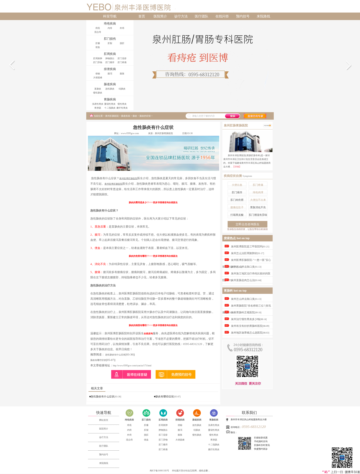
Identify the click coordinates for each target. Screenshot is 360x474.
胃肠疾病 (213, 419)
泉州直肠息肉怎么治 (243, 280)
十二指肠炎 (110, 108)
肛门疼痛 (122, 62)
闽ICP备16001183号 (159, 470)
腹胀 (122, 73)
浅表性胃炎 (97, 104)
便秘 (97, 73)
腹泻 (110, 73)
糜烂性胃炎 (122, 108)
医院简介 (160, 16)
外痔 (122, 28)
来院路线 (263, 16)
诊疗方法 (181, 16)
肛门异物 (97, 62)
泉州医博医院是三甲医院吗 (246, 246)
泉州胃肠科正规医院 (243, 312)
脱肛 (122, 43)
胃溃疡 (97, 108)
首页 (141, 16)
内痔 (110, 28)
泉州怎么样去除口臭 (243, 266)
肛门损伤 (146, 419)
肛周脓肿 (97, 58)
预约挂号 (243, 16)
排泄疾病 (180, 419)
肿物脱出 (109, 58)
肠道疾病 (125, 116)
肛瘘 (97, 43)
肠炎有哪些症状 (98, 360)
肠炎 (135, 116)
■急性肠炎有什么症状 (101, 396)
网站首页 (103, 420)
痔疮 (97, 28)
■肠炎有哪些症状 (164, 396)
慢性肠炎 (97, 92)
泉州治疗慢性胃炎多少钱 (245, 319)
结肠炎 (122, 88)
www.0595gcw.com (130, 133)
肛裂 (110, 43)
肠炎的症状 (145, 116)
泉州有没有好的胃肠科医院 (246, 326)
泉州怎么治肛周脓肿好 (244, 253)
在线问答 (222, 16)
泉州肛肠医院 (112, 116)
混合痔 (97, 32)
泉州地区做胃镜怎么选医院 (246, 332)
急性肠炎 (109, 88)
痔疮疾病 (129, 419)
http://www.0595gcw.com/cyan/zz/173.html (132, 365)
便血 (97, 47)
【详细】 (236, 166)
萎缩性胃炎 (110, 104)
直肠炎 (97, 88)
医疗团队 (201, 16)
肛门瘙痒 (109, 62)
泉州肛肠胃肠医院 (164, 133)
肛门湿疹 (122, 58)
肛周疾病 (163, 419)
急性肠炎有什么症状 (115, 354)
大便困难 (97, 77)
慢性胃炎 (122, 104)
